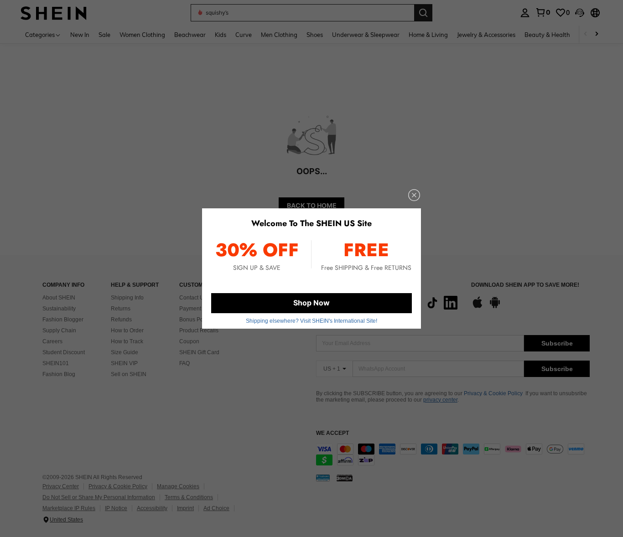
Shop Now (311, 302)
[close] (414, 195)
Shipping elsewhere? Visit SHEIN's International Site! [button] (311, 321)
